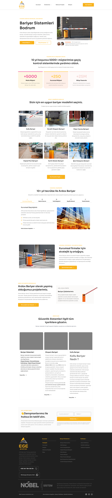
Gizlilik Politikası (68, 494)
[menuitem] (38, 5)
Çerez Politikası (59, 494)
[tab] (27, 200)
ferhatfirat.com (29, 494)
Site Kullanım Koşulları (48, 494)
